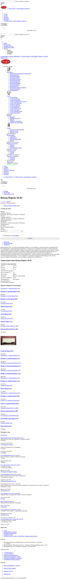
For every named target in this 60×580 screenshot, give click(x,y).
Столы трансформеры (16, 103)
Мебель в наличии (12, 164)
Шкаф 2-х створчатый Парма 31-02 (11, 373)
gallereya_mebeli (16, 556)
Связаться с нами (8, 534)
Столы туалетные (14, 110)
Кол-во (2, 231)
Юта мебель (16, 235)
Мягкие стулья (14, 131)
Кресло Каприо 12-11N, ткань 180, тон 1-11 (12, 437)
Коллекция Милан (15, 82)
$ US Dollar (10, 52)
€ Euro (9, 50)
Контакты (6, 18)
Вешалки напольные (15, 139)
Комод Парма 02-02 (6, 388)
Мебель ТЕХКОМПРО (32, 56)
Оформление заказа (9, 47)
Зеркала (12, 140)
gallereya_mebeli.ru (17, 558)
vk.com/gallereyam (13, 555)
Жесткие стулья (14, 132)
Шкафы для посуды (15, 118)
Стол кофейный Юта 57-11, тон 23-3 (10, 455)
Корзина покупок (8, 46)
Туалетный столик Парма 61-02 (9, 418)
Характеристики (8, 243)
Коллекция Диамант (15, 79)
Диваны (12, 152)
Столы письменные (15, 105)
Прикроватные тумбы (16, 147)
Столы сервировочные (16, 111)
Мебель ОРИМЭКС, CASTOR (18, 56)
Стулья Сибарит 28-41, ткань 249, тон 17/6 (12, 519)
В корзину (30, 238)
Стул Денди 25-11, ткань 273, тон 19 (10, 465)
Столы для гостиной (15, 108)
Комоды (12, 145)
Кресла (12, 153)
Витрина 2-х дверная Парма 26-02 (10, 396)
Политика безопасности (10, 533)
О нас (5, 530)
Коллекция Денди (15, 77)
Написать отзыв (11, 203)
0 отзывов (3, 203)
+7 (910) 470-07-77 (9, 552)
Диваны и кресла (11, 150)
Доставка (6, 19)
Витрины (12, 117)
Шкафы (9, 115)
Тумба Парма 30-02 (6, 314)
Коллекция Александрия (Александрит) (20, 73)
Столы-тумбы (13, 97)
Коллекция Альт (14, 75)
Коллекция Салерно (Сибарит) (18, 87)
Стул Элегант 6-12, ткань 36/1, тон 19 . (11, 509)
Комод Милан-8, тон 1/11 (7, 501)
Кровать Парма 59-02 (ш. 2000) (9, 411)
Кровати (12, 146)
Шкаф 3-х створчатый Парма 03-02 (11, 366)
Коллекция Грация (15, 76)
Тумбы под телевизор (15, 121)
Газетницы (13, 136)
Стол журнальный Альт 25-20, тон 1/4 (11, 474)
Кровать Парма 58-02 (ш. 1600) (9, 329)
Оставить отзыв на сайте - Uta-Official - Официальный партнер (20, 536)
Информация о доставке (10, 532)
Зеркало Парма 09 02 (6, 306)
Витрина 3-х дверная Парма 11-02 (10, 381)
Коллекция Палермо (15, 83)
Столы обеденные (15, 98)
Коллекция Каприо (15, 80)
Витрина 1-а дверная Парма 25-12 (10, 358)
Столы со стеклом (15, 104)
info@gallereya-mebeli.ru (14, 559)
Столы (5, 14)
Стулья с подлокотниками (17, 129)
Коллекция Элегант (15, 89)
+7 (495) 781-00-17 (9, 554)
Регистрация (7, 44)
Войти (5, 43)
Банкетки (12, 159)
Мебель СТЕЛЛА (43, 56)
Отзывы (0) (7, 244)
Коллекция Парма (15, 84)
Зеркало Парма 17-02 (6, 321)
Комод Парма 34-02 (9, 194)
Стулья (5, 15)
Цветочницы (13, 138)
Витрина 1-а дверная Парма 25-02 (10, 291)
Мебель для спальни (12, 143)
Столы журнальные (15, 100)
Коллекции (10, 72)
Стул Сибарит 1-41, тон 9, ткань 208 (10, 493)
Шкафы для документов (16, 122)
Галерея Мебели (5, 56)
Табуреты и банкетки (12, 156)
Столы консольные (15, 112)
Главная (6, 191)
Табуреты (12, 157)
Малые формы (11, 135)
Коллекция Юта (14, 90)
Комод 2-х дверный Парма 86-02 (10, 403)
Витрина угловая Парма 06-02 (9, 299)
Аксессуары (10, 161)
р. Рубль (10, 53)
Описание (6, 242)
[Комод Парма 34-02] (12, 205)
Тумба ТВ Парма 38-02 (7, 351)
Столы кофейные (14, 107)
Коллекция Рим (14, 86)
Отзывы (6, 17)
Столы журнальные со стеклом (18, 101)
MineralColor (4, 57)
